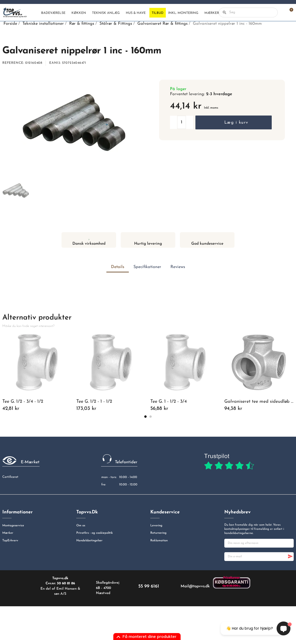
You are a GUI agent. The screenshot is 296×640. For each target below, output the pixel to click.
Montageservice (13, 525)
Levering (156, 525)
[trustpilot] (229, 462)
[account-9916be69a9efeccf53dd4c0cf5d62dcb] (281, 12)
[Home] (35, 13)
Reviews (177, 267)
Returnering (158, 532)
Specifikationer (147, 267)
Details (117, 267)
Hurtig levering (148, 244)
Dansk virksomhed (88, 244)
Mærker (7, 532)
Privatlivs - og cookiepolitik (94, 532)
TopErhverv (10, 540)
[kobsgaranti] (231, 582)
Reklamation (159, 540)
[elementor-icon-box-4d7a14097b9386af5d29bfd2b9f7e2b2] (148, 237)
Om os (80, 525)
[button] (233, 122)
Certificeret (10, 477)
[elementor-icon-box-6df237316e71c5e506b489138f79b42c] (89, 237)
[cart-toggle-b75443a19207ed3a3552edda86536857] (289, 12)
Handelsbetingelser (89, 540)
